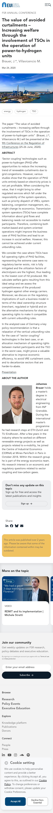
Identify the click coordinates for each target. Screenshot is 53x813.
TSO (34, 111)
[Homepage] (11, 4)
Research (8, 699)
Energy (9, 581)
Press (5, 749)
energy (7, 111)
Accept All (15, 801)
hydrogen (21, 111)
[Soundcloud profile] (22, 755)
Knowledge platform (14, 723)
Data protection (10, 659)
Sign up (25, 504)
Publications (9, 727)
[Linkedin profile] (3, 755)
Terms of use (44, 656)
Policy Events (11, 704)
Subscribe (25, 675)
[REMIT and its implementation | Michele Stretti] (25, 590)
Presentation (9, 372)
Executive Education (16, 708)
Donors (6, 731)
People (6, 745)
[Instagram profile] (15, 755)
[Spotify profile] (28, 755)
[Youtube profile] (9, 755)
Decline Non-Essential (37, 801)
